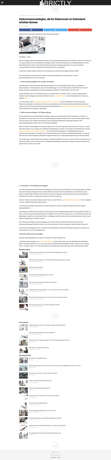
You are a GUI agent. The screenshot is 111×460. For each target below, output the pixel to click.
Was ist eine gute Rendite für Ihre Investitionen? (42, 332)
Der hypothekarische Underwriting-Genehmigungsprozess (45, 433)
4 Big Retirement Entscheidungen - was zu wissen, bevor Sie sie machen (49, 289)
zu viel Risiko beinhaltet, (46, 241)
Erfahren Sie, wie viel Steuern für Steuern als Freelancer (44, 395)
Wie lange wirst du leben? (36, 267)
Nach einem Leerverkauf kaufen (38, 358)
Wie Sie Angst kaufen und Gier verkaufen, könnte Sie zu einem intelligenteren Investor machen (55, 365)
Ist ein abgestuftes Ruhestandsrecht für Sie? (41, 275)
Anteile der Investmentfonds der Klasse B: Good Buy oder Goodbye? (47, 425)
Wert (26, 98)
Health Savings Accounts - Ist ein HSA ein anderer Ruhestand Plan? (47, 325)
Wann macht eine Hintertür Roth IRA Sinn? (40, 380)
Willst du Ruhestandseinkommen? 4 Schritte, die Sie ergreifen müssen (48, 297)
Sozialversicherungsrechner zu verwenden (46, 102)
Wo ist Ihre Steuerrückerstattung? (38, 403)
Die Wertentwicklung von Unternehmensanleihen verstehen (45, 418)
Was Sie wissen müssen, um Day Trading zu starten (43, 373)
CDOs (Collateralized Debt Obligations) (39, 388)
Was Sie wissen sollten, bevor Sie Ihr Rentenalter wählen (44, 304)
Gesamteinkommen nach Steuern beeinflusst (74, 106)
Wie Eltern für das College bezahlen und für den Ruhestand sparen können (49, 340)
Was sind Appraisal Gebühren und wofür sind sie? (42, 410)
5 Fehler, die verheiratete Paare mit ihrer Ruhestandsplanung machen (48, 252)
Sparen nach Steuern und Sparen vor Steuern (32, 131)
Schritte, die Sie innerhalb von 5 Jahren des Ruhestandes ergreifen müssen (49, 260)
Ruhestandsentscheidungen (25, 15)
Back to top (55, 452)
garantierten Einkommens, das (72, 200)
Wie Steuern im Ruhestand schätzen (39, 347)
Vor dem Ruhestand (38, 15)
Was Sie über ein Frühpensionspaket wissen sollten (43, 282)
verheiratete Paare (60, 96)
